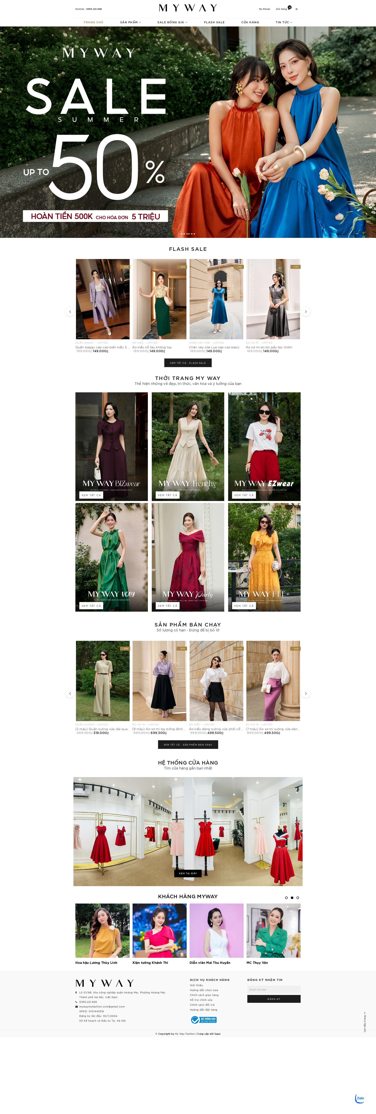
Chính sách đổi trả (202, 1004)
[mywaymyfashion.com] (188, 132)
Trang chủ (94, 22)
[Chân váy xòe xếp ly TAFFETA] (216, 306)
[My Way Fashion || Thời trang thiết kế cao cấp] (188, 8)
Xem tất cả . (188, 362)
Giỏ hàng (283, 8)
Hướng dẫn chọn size (204, 990)
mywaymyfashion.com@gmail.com (102, 1006)
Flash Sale (214, 22)
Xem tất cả (91, 495)
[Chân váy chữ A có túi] (273, 306)
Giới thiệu (196, 985)
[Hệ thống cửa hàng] (188, 831)
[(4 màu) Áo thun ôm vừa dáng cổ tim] (216, 687)
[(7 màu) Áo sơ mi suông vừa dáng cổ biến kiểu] (159, 687)
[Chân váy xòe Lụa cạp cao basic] (102, 306)
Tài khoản (264, 9)
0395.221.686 (94, 8)
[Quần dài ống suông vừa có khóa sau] (273, 687)
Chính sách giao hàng (204, 994)
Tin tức (283, 22)
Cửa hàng (250, 22)
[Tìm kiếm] (297, 9)
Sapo (217, 1033)
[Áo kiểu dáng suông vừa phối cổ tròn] (102, 687)
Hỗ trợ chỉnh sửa (201, 999)
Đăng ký (274, 999)
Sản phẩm (129, 22)
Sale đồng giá (171, 22)
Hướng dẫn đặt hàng (203, 1009)
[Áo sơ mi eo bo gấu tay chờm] (159, 306)
